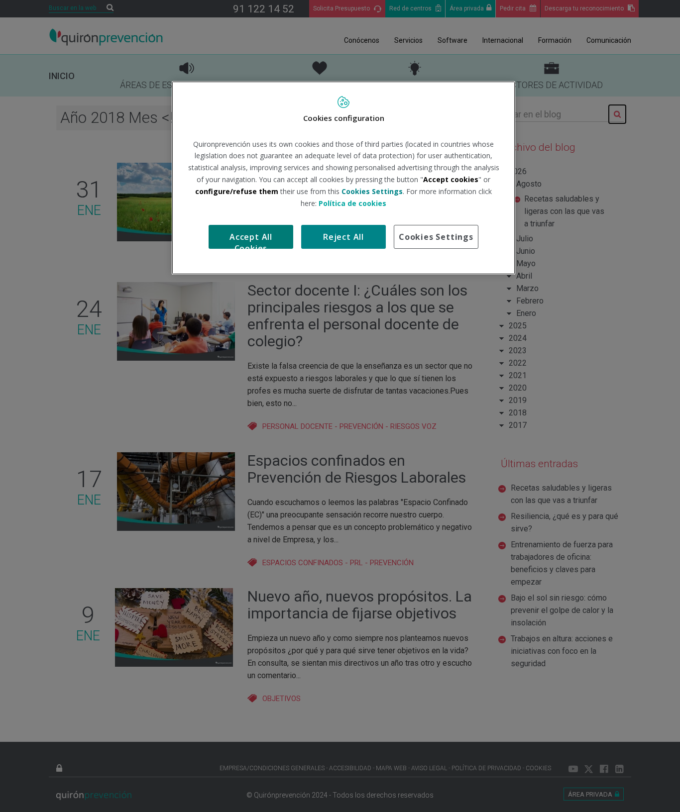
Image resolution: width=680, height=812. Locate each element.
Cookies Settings (436, 236)
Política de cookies (352, 203)
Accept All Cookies (250, 240)
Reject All (343, 236)
